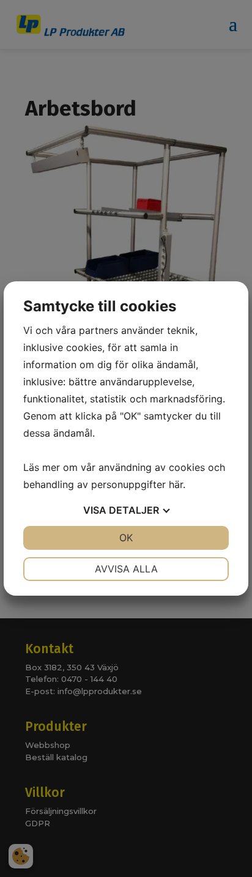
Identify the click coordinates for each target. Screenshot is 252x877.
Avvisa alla (126, 569)
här (176, 484)
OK (126, 537)
